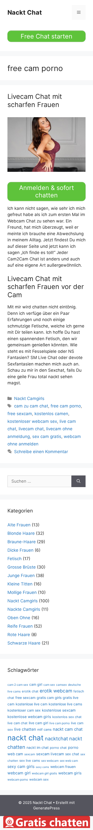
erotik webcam (56, 691)
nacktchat (56, 739)
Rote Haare (18, 634)
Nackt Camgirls (29, 398)
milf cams (44, 729)
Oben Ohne (18, 617)
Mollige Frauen (22, 592)
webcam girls (70, 773)
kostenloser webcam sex (32, 421)
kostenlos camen (51, 413)
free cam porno (66, 405)
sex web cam (69, 760)
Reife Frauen (20, 626)
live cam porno (59, 723)
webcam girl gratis (44, 773)
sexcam (29, 754)
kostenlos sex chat (67, 717)
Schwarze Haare (23, 643)
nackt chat (25, 737)
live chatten (25, 729)
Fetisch (14, 558)
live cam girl (38, 723)
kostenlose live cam (31, 704)
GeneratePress (46, 808)
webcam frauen (63, 766)
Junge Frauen (21, 575)
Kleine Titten (19, 583)
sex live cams (29, 760)
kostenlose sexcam (59, 710)
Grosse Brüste (21, 567)
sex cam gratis (46, 436)
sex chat (72, 754)
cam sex (49, 684)
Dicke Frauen (20, 550)
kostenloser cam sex (24, 710)
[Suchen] (78, 481)
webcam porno (17, 779)
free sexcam (19, 413)
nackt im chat (38, 747)
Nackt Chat (24, 12)
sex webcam (50, 760)
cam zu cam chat (31, 405)
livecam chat (31, 428)
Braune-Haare (21, 541)
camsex (61, 684)
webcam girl (19, 772)
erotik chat (30, 691)
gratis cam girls (49, 697)
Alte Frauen (19, 524)
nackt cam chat (68, 729)
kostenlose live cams (65, 704)
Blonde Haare (21, 533)
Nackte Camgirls (23, 609)
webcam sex (39, 779)
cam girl (35, 684)
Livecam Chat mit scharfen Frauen (34, 100)
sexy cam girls (20, 766)
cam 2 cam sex (17, 684)
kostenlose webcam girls (29, 717)
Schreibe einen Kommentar (41, 451)
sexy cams (42, 767)
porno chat (58, 748)
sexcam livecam (50, 754)
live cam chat (17, 723)
